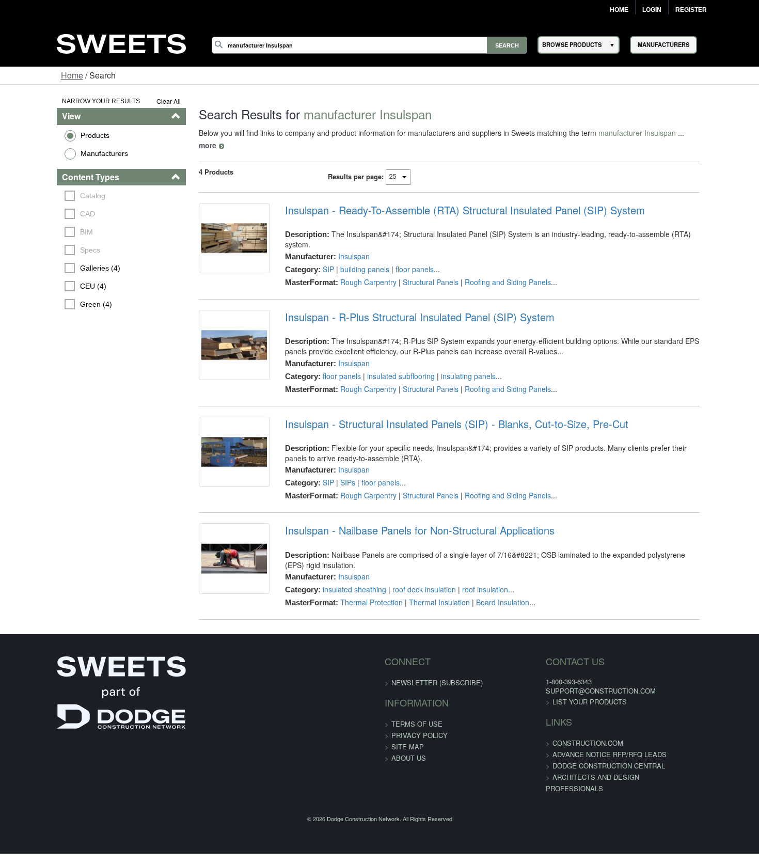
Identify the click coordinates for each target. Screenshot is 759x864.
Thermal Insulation (422, 578)
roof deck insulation (407, 565)
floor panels (398, 246)
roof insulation (469, 565)
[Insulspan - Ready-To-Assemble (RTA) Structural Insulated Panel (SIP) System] (211, 232)
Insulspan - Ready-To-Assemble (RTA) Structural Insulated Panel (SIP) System (448, 198)
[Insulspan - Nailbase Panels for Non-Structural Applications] (211, 551)
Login (651, 9)
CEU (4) (44, 286)
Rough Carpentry (352, 259)
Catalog (44, 196)
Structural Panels (414, 259)
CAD (38, 214)
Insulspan (337, 233)
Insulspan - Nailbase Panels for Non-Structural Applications (403, 516)
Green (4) (47, 304)
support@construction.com (572, 675)
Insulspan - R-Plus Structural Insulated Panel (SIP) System (403, 302)
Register (691, 9)
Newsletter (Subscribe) (437, 666)
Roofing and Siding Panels (491, 259)
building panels (348, 246)
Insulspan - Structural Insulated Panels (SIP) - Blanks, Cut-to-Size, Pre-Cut (440, 409)
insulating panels (451, 361)
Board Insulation (486, 578)
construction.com (559, 726)
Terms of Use (416, 707)
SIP (312, 246)
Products (45, 135)
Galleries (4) (51, 268)
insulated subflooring (384, 361)
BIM (37, 232)
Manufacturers (55, 153)
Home (619, 9)
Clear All (139, 101)
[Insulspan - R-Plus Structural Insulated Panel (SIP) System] (211, 337)
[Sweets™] (121, 42)
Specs (41, 250)
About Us (408, 741)
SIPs (331, 468)
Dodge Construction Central (580, 749)
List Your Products (561, 685)
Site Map (407, 730)
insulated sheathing (338, 565)
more (665, 133)
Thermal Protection (355, 578)
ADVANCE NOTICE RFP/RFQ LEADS (581, 738)
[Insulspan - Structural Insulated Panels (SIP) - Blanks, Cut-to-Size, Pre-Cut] (211, 444)
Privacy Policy (419, 719)
